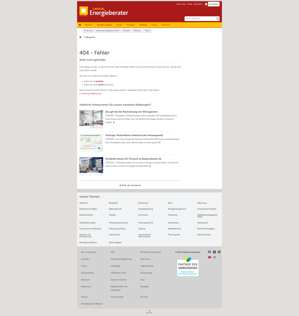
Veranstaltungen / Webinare (91, 304)
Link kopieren (135, 185)
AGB (112, 252)
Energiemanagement (177, 209)
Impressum (85, 280)
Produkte (131, 25)
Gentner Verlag (146, 273)
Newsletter (198, 4)
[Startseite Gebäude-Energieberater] (150, 11)
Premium (166, 25)
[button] (119, 25)
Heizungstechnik (145, 223)
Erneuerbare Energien (206, 209)
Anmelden (85, 259)
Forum (154, 25)
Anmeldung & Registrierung (121, 259)
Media (189, 4)
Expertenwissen (86, 215)
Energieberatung (145, 209)
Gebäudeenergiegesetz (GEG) (107, 31)
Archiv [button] (119, 25)
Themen (88, 25)
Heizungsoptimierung (118, 223)
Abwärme (83, 203)
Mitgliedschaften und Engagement (119, 288)
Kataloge (143, 25)
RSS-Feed (144, 297)
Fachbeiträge (116, 266)
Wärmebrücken (204, 235)
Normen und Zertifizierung (85, 235)
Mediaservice (86, 286)
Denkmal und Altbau (88, 209)
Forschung (143, 215)
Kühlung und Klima (117, 229)
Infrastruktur (173, 223)
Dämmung (202, 203)
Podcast (84, 297)
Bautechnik (143, 203)
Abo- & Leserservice (88, 252)
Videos (147, 31)
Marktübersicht (174, 229)
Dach (170, 203)
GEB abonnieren (87, 273)
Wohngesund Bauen (88, 242)
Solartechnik (114, 235)
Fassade (112, 215)
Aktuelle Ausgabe (104, 25)
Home (80, 25)
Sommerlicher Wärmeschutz (144, 235)
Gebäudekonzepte (87, 223)
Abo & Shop (181, 4)
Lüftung (141, 229)
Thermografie (174, 235)
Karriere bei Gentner (118, 280)
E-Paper (84, 266)
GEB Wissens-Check (118, 273)
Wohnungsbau (115, 242)
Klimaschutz (202, 223)
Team (142, 280)
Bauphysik (113, 203)
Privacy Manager (117, 297)
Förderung (88, 31)
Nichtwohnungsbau (206, 229)
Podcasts (126, 31)
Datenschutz (145, 259)
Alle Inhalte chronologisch (150, 252)
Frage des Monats (147, 266)
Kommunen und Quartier (90, 229)
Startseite (99, 81)
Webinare (137, 31)
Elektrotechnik (115, 209)
